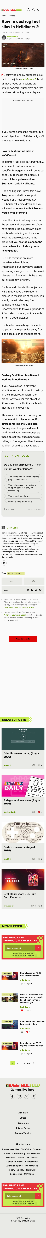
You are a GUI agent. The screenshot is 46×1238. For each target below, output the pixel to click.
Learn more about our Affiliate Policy (19, 607)
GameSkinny (31, 1161)
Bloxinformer (16, 1174)
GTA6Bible (29, 1174)
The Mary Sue (31, 1165)
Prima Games (33, 1153)
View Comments (23, 638)
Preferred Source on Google (15, 615)
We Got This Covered (28, 1157)
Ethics (23, 1118)
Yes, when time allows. (19, 496)
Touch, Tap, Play (16, 1169)
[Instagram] (4, 562)
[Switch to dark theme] (38, 9)
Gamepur (37, 1149)
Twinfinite (26, 1149)
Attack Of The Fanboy (14, 1153)
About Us (23, 1112)
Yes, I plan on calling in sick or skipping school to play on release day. (22, 488)
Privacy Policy (29, 955)
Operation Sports (14, 1165)
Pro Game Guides (10, 1149)
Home (4, 16)
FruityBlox (31, 1169)
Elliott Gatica (12, 36)
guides (10, 573)
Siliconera (10, 1157)
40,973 (27, 1063)
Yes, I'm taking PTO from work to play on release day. (23, 478)
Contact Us (23, 1123)
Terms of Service (17, 955)
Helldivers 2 (28, 79)
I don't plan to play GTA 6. (20, 501)
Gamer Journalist (15, 1161)
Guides (12, 16)
